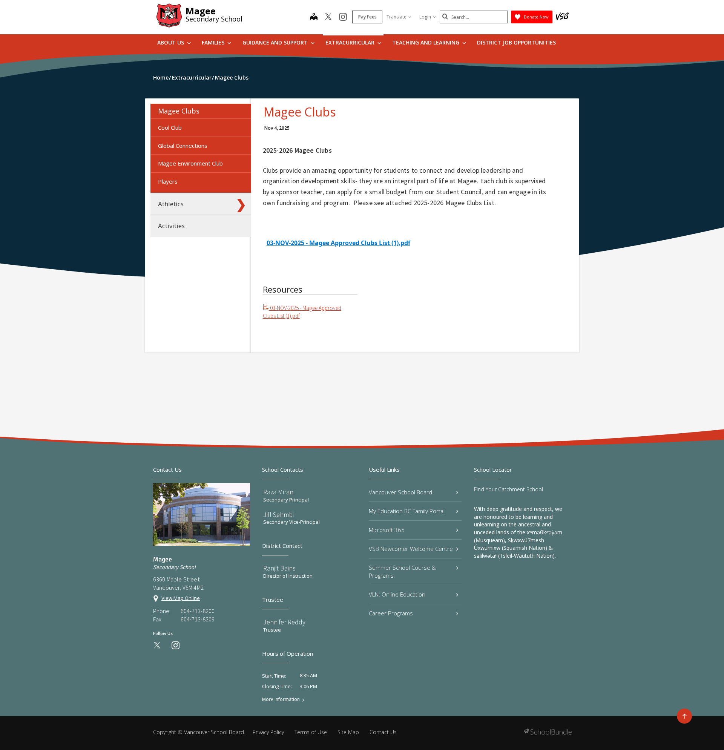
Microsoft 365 (387, 530)
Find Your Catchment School (508, 489)
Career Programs (391, 613)
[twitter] (328, 17)
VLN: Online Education (397, 594)
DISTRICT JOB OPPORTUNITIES (516, 42)
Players (168, 181)
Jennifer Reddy (284, 622)
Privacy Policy (268, 732)
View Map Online (180, 598)
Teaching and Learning (426, 42)
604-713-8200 (198, 611)
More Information (281, 699)
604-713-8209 (198, 619)
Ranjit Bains (279, 568)
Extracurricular (350, 42)
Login (425, 17)
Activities (171, 225)
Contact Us (383, 732)
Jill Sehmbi (278, 514)
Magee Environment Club (190, 163)
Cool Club (170, 127)
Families (214, 42)
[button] (241, 111)
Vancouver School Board (400, 492)
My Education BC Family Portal (407, 511)
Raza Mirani (279, 492)
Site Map (348, 732)
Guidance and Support (275, 42)
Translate (396, 17)
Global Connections (182, 145)
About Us (171, 42)
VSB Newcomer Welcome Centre (411, 548)
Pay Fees (367, 17)
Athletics (171, 203)
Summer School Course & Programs (402, 571)
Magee (201, 11)
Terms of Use (311, 732)
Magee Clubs (178, 110)
